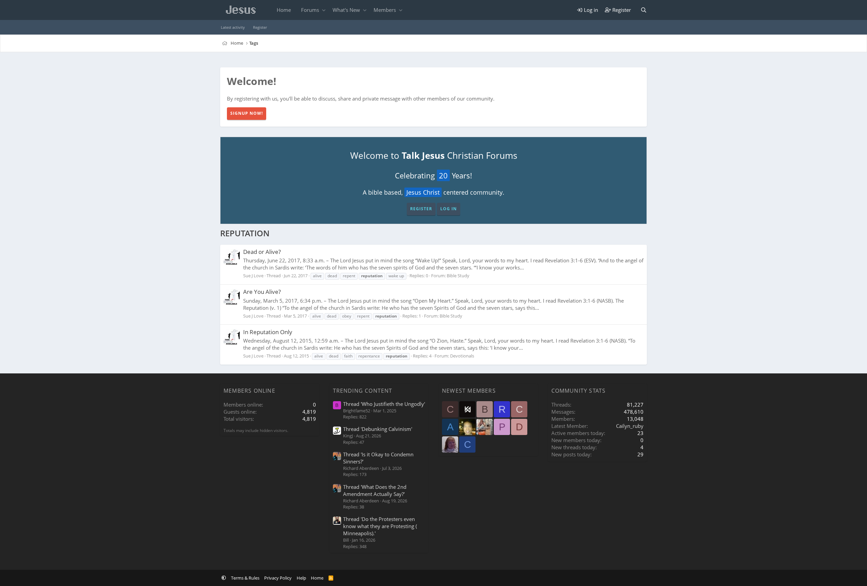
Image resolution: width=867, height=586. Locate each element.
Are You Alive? (262, 292)
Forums (310, 9)
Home (284, 9)
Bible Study (458, 276)
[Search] (643, 10)
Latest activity (233, 27)
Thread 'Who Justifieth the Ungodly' (384, 403)
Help (301, 578)
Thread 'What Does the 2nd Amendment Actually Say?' (374, 490)
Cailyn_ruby (629, 425)
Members (385, 9)
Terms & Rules (245, 578)
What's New (346, 9)
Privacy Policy (278, 578)
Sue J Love (253, 276)
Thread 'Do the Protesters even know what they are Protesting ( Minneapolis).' (380, 526)
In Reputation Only (267, 332)
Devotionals (462, 356)
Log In (448, 209)
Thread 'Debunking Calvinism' (377, 429)
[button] (323, 10)
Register (260, 27)
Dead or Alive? (262, 252)
